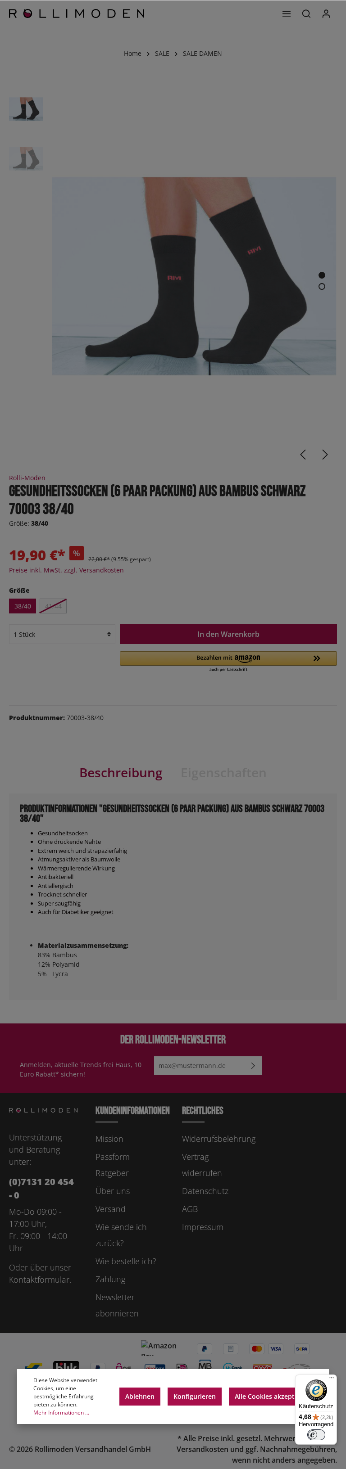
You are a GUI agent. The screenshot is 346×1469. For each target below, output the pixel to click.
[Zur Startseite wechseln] (76, 13)
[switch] (316, 1434)
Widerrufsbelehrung (218, 1138)
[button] (228, 662)
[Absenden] (253, 1065)
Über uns (113, 1190)
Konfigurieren (194, 1396)
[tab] (121, 772)
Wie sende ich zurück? (121, 1234)
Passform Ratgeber (113, 1164)
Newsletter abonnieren (117, 1305)
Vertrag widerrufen (202, 1164)
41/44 (53, 606)
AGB (190, 1208)
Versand (111, 1208)
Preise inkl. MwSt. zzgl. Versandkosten (66, 570)
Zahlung (110, 1279)
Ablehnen (140, 1396)
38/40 (22, 606)
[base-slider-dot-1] (322, 275)
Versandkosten (202, 1449)
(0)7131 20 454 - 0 (41, 1188)
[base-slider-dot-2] (322, 286)
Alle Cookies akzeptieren (272, 1396)
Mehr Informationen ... (61, 1412)
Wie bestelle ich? (126, 1261)
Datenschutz (205, 1190)
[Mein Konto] (326, 14)
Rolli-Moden (27, 477)
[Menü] (287, 14)
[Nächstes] (325, 454)
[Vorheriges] (302, 454)
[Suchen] (306, 14)
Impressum (202, 1226)
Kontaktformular (39, 1279)
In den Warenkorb (228, 634)
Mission (109, 1138)
